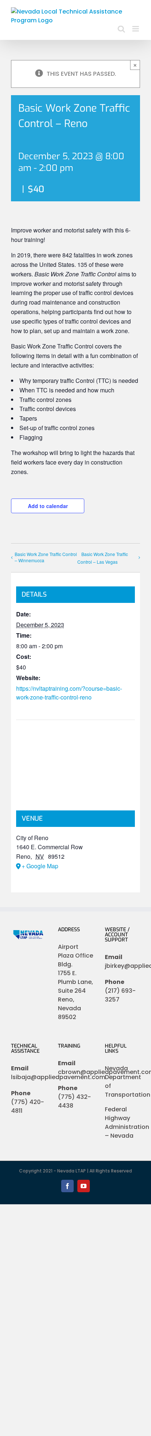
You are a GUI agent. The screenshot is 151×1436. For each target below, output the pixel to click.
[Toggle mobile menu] (136, 29)
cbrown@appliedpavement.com (75, 1072)
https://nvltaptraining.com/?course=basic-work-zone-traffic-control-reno (69, 692)
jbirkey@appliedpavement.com (122, 966)
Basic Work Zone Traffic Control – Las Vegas (102, 558)
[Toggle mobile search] (121, 29)
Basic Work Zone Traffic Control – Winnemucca (46, 557)
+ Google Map (40, 866)
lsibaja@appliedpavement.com (28, 1077)
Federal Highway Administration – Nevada (127, 1122)
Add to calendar (48, 506)
